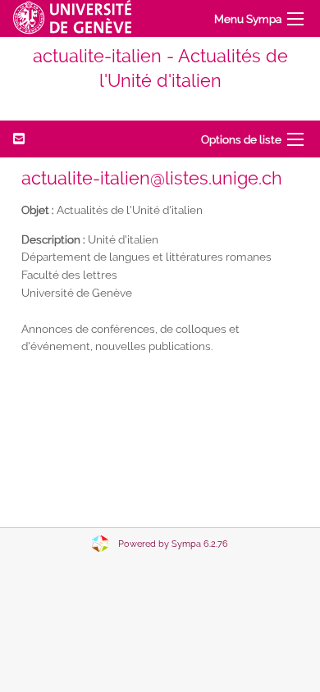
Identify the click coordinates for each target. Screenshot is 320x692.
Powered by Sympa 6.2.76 (173, 544)
